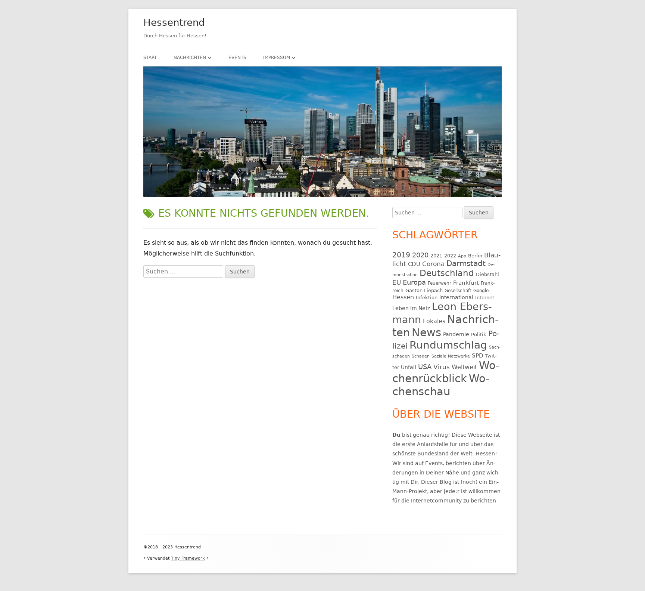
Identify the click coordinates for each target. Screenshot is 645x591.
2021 (436, 256)
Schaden (421, 356)
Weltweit (464, 367)
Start (150, 57)
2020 (420, 255)
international (456, 297)
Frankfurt (466, 282)
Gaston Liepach (424, 290)
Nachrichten (190, 57)
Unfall (408, 367)
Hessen (403, 297)
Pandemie (456, 334)
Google (481, 290)
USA (424, 367)
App (462, 256)
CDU (414, 264)
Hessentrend (174, 22)
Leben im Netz (411, 308)
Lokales (434, 321)
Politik (478, 334)
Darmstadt (466, 263)
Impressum (276, 57)
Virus (441, 367)
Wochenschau (440, 385)
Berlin (475, 256)
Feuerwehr (439, 283)
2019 (401, 255)
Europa (414, 282)
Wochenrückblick (445, 372)
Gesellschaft (458, 290)
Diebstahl (487, 274)
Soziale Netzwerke (450, 356)
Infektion (426, 297)
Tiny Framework (188, 558)
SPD (477, 355)
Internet (484, 297)
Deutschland (447, 273)
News (426, 332)
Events (237, 57)
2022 (450, 256)
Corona (433, 263)
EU (396, 282)
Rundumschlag (448, 345)
